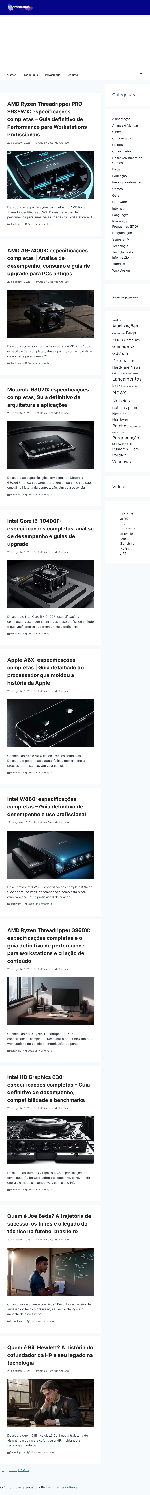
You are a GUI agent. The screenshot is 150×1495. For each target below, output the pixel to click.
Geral (116, 195)
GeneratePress (66, 1487)
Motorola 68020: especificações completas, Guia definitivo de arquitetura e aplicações (48, 397)
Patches (120, 425)
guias (130, 347)
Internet (118, 208)
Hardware (15, 224)
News (119, 392)
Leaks (117, 385)
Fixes (117, 339)
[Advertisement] (75, 42)
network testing (130, 386)
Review (116, 443)
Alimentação (121, 119)
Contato (73, 75)
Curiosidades (122, 151)
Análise (116, 320)
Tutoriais (118, 264)
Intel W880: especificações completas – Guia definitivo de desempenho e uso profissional (46, 806)
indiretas (116, 373)
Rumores (120, 449)
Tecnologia (31, 75)
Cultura (117, 145)
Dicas (116, 169)
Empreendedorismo (126, 182)
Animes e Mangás (125, 125)
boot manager (118, 334)
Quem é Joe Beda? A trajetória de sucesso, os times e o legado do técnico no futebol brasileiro (49, 1223)
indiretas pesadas (129, 373)
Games (11, 75)
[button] (141, 74)
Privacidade (52, 75)
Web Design (121, 270)
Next (23, 1470)
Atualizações (125, 326)
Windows (121, 461)
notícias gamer (126, 407)
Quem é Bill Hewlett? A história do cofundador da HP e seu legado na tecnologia (50, 1355)
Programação (122, 233)
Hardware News (126, 367)
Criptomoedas (122, 138)
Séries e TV (120, 239)
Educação (119, 176)
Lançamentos (127, 379)
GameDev (132, 340)
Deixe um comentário (39, 224)
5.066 (13, 1470)
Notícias (121, 401)
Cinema (117, 132)
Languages (120, 215)
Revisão (127, 443)
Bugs (131, 333)
